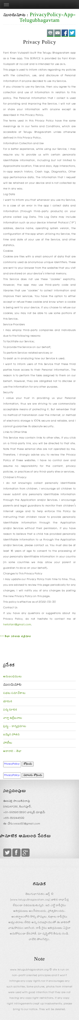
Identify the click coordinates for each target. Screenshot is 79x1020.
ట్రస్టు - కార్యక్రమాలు (14, 726)
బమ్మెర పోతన (11, 734)
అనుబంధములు (12, 676)
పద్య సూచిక (10, 710)
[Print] (50, 33)
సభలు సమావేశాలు (14, 693)
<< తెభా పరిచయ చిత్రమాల (15, 636)
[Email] (57, 33)
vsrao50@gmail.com (27, 824)
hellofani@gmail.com (17, 625)
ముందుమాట (12, 685)
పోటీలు (7, 743)
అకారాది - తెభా (12, 751)
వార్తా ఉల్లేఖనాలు (12, 718)
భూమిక (7, 701)
